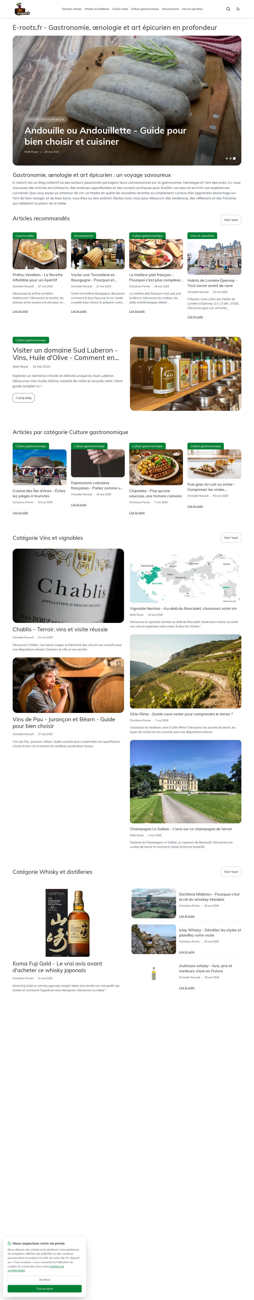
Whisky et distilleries (97, 9)
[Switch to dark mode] (238, 9)
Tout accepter (44, 1288)
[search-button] (228, 9)
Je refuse (44, 1279)
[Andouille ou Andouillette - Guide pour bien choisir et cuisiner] (127, 101)
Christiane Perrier (139, 286)
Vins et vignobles (192, 9)
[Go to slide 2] (230, 158)
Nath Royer (31, 151)
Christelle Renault (23, 286)
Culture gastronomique (145, 9)
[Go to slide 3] (234, 158)
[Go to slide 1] (227, 158)
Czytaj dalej (23, 398)
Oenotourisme (170, 9)
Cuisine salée (120, 9)
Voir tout (231, 220)
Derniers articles (72, 9)
